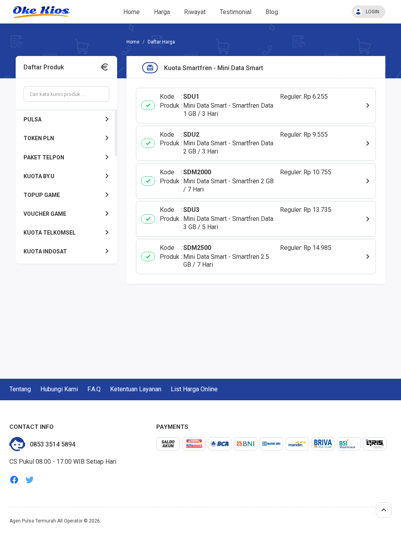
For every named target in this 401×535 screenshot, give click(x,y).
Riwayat (195, 12)
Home (131, 12)
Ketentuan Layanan (135, 389)
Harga (162, 12)
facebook (14, 480)
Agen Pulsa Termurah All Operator (46, 521)
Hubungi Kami (59, 389)
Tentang (20, 389)
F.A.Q (94, 389)
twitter (30, 480)
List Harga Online (194, 389)
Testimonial (235, 12)
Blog (272, 12)
